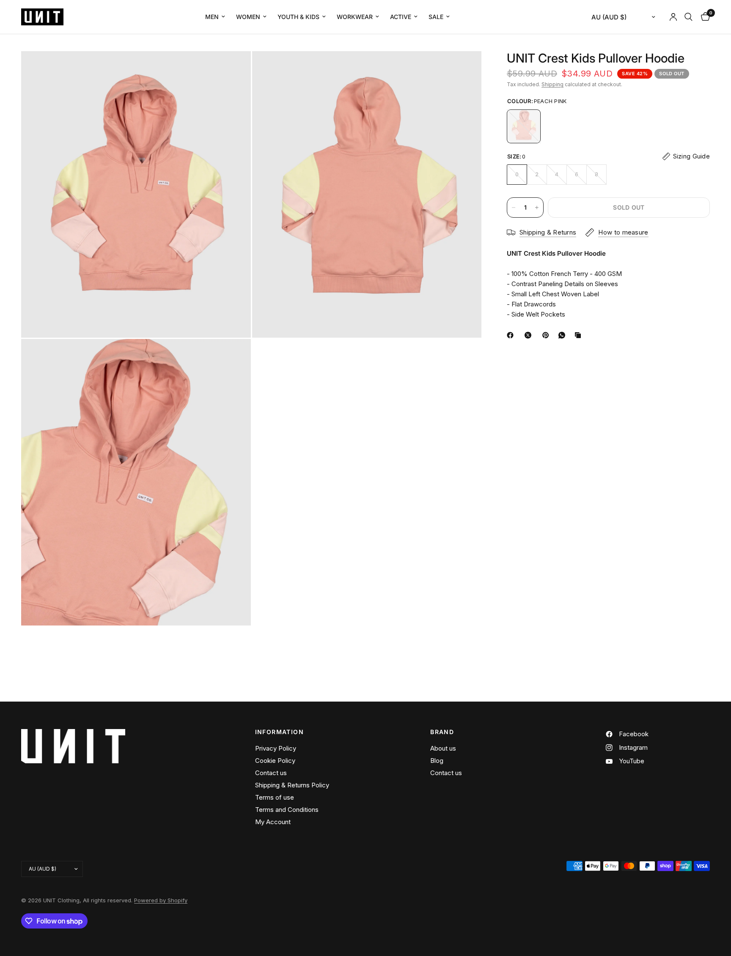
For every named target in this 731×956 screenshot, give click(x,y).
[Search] (688, 17)
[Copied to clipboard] (579, 335)
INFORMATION (279, 732)
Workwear (355, 16)
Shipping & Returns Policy (292, 785)
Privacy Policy (275, 748)
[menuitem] (215, 17)
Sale (436, 16)
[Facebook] (512, 335)
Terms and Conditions (287, 810)
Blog (436, 761)
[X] (530, 335)
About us (443, 748)
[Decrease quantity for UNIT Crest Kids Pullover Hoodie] (513, 207)
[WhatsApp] (563, 335)
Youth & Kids (298, 16)
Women (248, 16)
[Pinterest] (547, 335)
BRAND (442, 732)
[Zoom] (233, 69)
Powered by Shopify (160, 900)
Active (400, 16)
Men (212, 16)
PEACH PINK (524, 126)
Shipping (552, 84)
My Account (273, 822)
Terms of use (274, 797)
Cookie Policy (275, 761)
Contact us (271, 773)
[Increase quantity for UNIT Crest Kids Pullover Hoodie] (536, 207)
